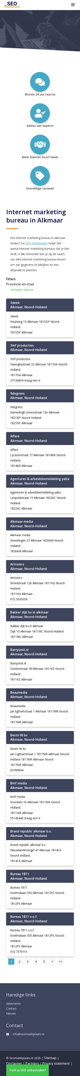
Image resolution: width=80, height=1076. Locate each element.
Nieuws (11, 1013)
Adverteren (13, 1003)
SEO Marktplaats (37, 243)
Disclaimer (14, 1063)
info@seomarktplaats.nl (28, 1034)
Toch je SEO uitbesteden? (27, 1070)
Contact (11, 1008)
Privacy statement (56, 1063)
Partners (32, 1063)
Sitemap (50, 1058)
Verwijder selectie (21, 290)
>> (60, 961)
